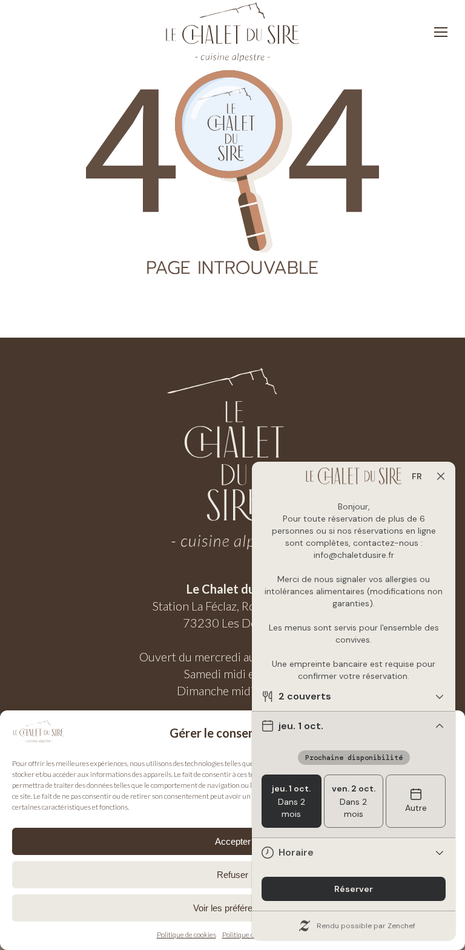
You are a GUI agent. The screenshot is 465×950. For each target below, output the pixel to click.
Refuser (232, 875)
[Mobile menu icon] (441, 32)
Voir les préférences (232, 908)
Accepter (233, 841)
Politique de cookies (186, 934)
